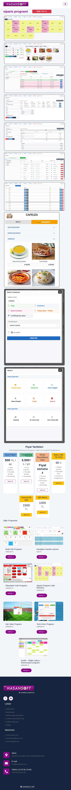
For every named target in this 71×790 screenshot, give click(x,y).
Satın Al (10, 481)
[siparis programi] (34, 28)
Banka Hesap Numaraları (14, 715)
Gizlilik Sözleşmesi (12, 722)
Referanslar (10, 712)
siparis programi (15, 11)
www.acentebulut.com (14, 738)
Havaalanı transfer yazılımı (48, 549)
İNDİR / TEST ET (42, 11)
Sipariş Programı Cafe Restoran (46, 587)
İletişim (8, 725)
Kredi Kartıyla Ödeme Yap (15, 719)
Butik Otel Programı (14, 549)
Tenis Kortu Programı (45, 624)
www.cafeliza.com (12, 741)
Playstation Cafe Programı (16, 586)
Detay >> (11, 557)
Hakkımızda (10, 709)
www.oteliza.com (12, 735)
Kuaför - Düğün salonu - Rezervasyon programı (31, 661)
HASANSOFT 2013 (28, 787)
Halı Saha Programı (14, 624)
